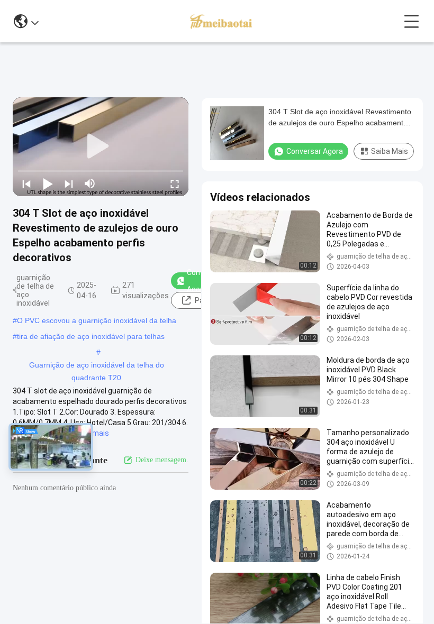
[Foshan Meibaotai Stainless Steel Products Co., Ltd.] (221, 21)
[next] (68, 183)
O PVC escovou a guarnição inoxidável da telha (96, 320)
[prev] (26, 183)
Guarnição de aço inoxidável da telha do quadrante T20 (96, 366)
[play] (100, 146)
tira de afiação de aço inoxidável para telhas (91, 336)
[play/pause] (47, 183)
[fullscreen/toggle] (174, 183)
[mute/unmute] (90, 183)
